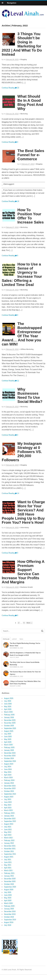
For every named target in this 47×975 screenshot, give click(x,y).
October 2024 (9, 758)
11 (18, 381)
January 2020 (9, 909)
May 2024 (7, 772)
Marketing (24, 114)
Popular (6, 639)
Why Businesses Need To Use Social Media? (29, 395)
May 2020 (7, 898)
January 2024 (9, 783)
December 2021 (9, 846)
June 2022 (8, 829)
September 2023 (10, 794)
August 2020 (8, 890)
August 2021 (8, 857)
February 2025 (9, 747)
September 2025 (10, 728)
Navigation (11, 3)
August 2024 (8, 764)
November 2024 (9, 756)
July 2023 (7, 799)
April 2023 (7, 808)
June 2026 (8, 704)
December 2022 (9, 818)
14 (18, 493)
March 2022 (8, 838)
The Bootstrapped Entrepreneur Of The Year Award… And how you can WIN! (22, 334)
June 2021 (8, 862)
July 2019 (7, 925)
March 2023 (8, 810)
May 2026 (7, 706)
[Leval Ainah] (23, 17)
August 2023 (8, 797)
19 (18, 201)
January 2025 (9, 750)
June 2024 (8, 769)
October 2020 (9, 884)
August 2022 (8, 824)
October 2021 (9, 851)
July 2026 (7, 701)
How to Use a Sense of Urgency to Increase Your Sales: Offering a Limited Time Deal (22, 274)
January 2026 (9, 717)
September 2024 (10, 761)
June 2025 (8, 736)
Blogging (23, 59)
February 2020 (9, 906)
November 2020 (9, 881)
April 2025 (7, 742)
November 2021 (9, 849)
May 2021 (7, 865)
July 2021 (7, 859)
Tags (21, 639)
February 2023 (9, 813)
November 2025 (9, 723)
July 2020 (7, 892)
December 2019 (9, 911)
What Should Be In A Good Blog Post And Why (30, 102)
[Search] (42, 631)
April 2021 (7, 868)
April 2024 (7, 775)
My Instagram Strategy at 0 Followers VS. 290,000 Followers (22, 451)
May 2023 (7, 805)
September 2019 (10, 920)
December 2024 (9, 753)
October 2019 (9, 917)
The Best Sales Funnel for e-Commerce (30, 155)
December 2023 (9, 786)
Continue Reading (8, 88)
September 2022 (10, 821)
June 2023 (8, 802)
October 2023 (9, 791)
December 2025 (9, 720)
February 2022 (9, 840)
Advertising (24, 527)
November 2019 (9, 914)
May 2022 (7, 832)
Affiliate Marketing (26, 349)
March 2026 (8, 712)
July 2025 (7, 734)
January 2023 (9, 816)
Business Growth (26, 587)
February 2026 (9, 715)
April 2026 (7, 709)
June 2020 (8, 895)
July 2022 (7, 827)
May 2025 (7, 739)
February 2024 (9, 780)
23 (18, 88)
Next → (29, 623)
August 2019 (8, 922)
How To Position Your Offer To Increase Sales (30, 216)
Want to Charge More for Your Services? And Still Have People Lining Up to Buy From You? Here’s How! (23, 512)
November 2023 (9, 788)
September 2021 (10, 854)
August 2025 (8, 731)
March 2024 (8, 777)
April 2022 (7, 835)
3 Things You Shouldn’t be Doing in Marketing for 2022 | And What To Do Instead (22, 44)
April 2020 (7, 900)
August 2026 (8, 698)
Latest (14, 639)
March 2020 (8, 903)
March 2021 (8, 870)
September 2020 (10, 887)
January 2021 (9, 876)
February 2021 (9, 873)
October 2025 (9, 726)
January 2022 (9, 843)
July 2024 (7, 767)
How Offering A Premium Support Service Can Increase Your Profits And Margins (23, 571)
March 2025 (8, 745)
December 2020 (9, 879)
